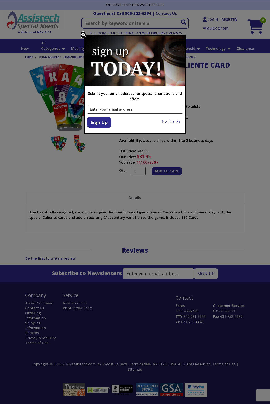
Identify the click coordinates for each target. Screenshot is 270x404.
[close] (83, 35)
